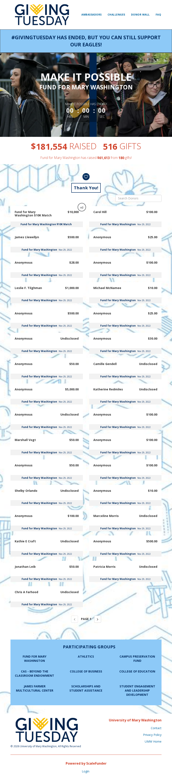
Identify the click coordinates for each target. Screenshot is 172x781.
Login (85, 771)
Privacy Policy (152, 735)
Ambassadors (91, 14)
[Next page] (97, 619)
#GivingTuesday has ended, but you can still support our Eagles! (86, 41)
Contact (156, 728)
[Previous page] (74, 619)
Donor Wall (140, 14)
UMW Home (153, 741)
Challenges (116, 14)
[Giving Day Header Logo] (41, 14)
